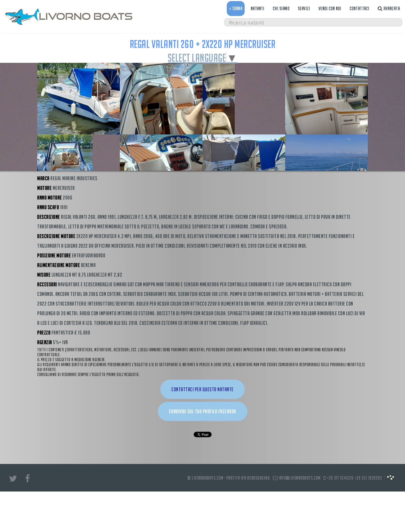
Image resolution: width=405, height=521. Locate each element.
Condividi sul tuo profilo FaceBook (202, 411)
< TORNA (235, 8)
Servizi (304, 8)
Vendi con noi (329, 8)
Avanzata (391, 8)
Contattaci (359, 8)
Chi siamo (281, 8)
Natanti (257, 8)
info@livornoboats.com (299, 478)
